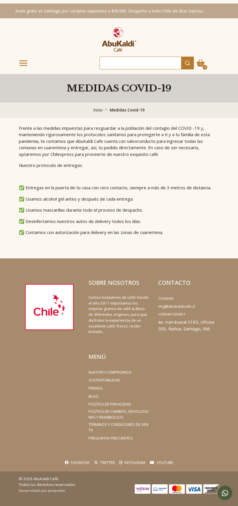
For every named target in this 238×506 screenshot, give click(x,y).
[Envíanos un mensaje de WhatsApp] (225, 493)
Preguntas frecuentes (111, 438)
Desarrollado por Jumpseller (42, 490)
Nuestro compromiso (110, 372)
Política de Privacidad (110, 404)
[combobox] (147, 63)
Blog (93, 396)
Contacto (166, 298)
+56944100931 (172, 314)
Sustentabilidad (104, 380)
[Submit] (187, 63)
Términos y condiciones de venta (118, 427)
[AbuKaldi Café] (119, 39)
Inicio (98, 110)
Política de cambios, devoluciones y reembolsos (119, 414)
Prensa (95, 388)
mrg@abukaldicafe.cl (176, 306)
